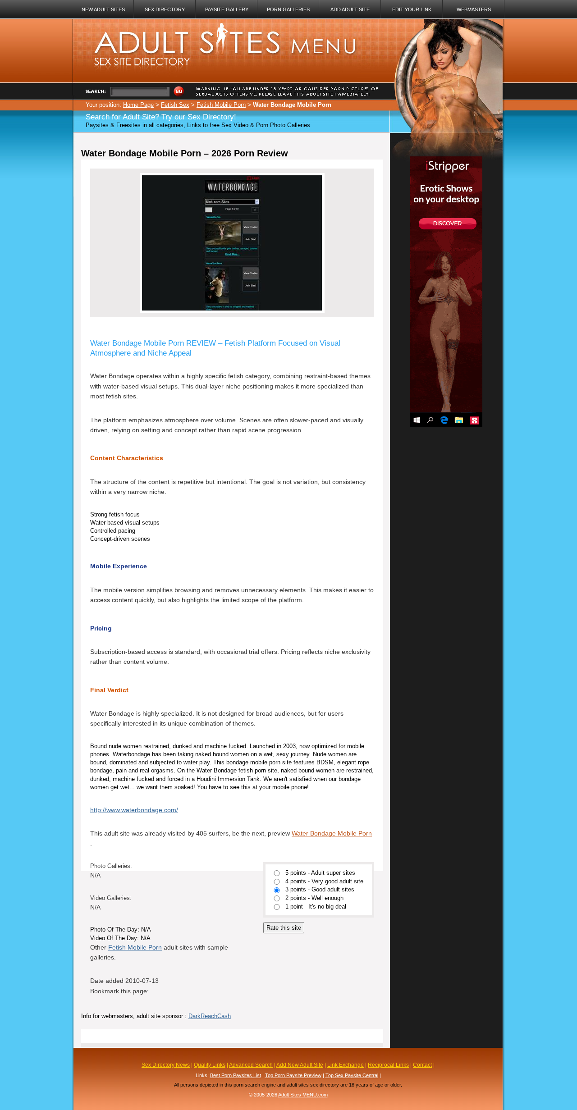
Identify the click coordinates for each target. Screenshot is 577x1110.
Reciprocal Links (388, 1065)
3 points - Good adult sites (319, 889)
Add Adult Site (350, 9)
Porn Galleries (288, 9)
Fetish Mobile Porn (221, 104)
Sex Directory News (166, 1065)
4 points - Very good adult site (324, 881)
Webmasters (474, 9)
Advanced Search (251, 1065)
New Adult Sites (103, 9)
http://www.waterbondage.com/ (134, 809)
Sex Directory (165, 9)
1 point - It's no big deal (315, 906)
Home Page (138, 104)
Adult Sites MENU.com (303, 1094)
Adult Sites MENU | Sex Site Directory (214, 27)
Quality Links (209, 1065)
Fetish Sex (175, 104)
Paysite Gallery (226, 9)
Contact (422, 1065)
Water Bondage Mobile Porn (332, 833)
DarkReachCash (209, 1016)
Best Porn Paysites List (235, 1075)
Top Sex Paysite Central (351, 1075)
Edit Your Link (411, 9)
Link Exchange (345, 1065)
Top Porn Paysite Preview (293, 1075)
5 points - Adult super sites (320, 873)
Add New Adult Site (299, 1065)
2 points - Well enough (314, 898)
